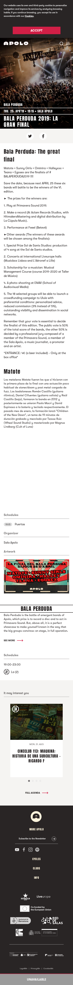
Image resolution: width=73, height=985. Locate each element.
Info (36, 878)
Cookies (29, 16)
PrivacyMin (35, 968)
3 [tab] (36, 781)
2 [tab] (33, 781)
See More (10, 640)
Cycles (36, 859)
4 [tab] (40, 781)
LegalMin (23, 968)
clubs (36, 868)
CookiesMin (48, 968)
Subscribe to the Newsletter (32, 838)
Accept (36, 30)
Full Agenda (33, 793)
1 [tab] (29, 781)
